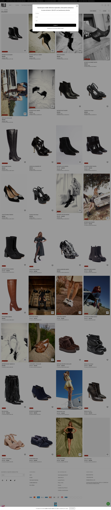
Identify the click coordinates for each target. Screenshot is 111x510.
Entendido (72, 508)
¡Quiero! (55, 25)
